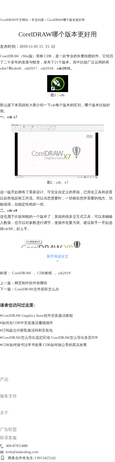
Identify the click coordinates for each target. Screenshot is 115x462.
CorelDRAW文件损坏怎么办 (37, 289)
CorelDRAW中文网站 (14, 19)
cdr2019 (64, 273)
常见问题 (38, 19)
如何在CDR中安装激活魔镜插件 (26, 323)
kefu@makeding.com (22, 452)
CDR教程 (44, 273)
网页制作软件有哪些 (31, 283)
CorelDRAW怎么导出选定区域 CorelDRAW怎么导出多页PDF (49, 337)
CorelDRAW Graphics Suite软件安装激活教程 (36, 315)
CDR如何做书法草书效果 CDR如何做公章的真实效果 (43, 345)
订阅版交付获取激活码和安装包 (26, 330)
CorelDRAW (11, 12)
